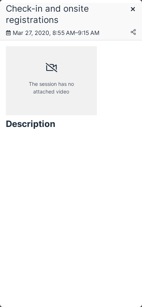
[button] (133, 9)
